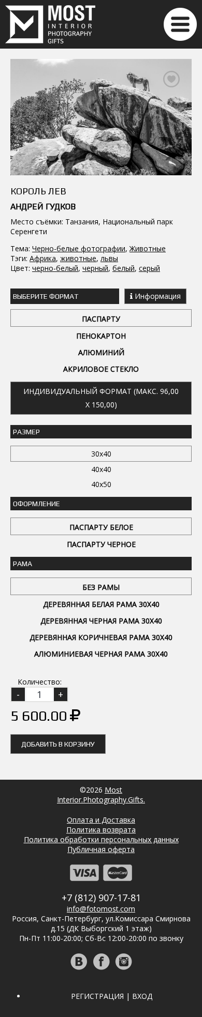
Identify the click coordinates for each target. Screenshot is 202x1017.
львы (109, 258)
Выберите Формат (45, 296)
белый (123, 268)
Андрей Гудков (43, 206)
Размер (26, 432)
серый (149, 268)
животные (78, 258)
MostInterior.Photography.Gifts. (101, 795)
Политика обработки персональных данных (101, 839)
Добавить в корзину (58, 744)
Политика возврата (101, 829)
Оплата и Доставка (101, 820)
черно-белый (55, 268)
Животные (147, 248)
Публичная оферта (101, 849)
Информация (157, 296)
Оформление (36, 503)
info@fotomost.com (101, 909)
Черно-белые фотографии (78, 248)
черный (95, 268)
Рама (22, 563)
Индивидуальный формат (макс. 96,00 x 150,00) (101, 397)
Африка (43, 258)
